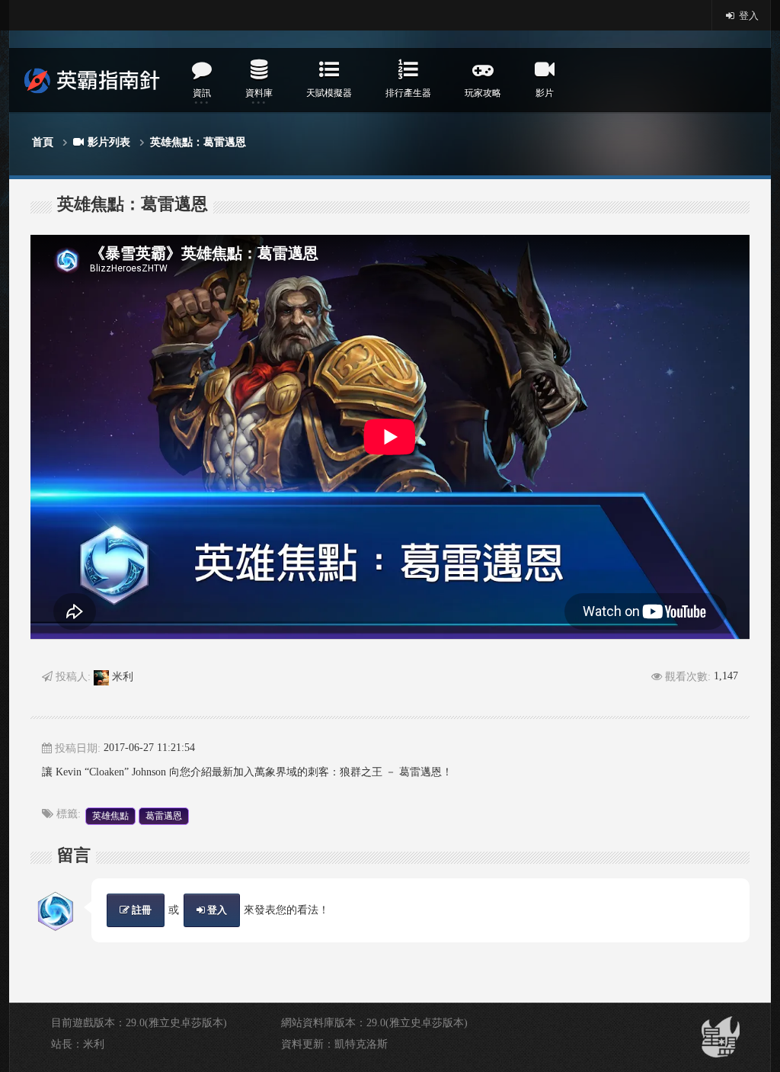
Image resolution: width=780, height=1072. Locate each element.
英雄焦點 (110, 815)
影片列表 (109, 142)
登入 (748, 15)
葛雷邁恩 (163, 815)
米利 (121, 676)
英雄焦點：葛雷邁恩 (198, 142)
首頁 (42, 142)
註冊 (140, 910)
